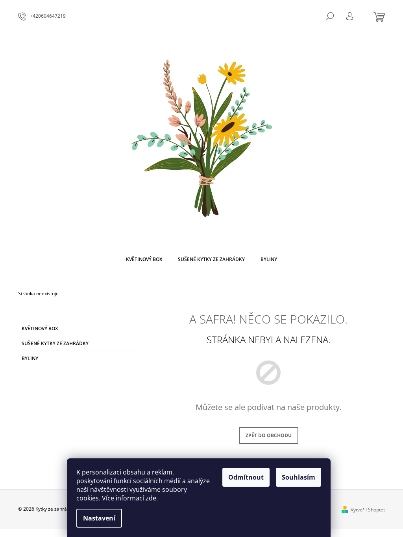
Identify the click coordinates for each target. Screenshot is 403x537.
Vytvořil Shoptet (368, 509)
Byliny (30, 358)
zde (151, 498)
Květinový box (40, 328)
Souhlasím (298, 477)
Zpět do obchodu (269, 435)
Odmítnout (246, 477)
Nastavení (99, 518)
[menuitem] (144, 259)
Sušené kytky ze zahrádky (55, 343)
